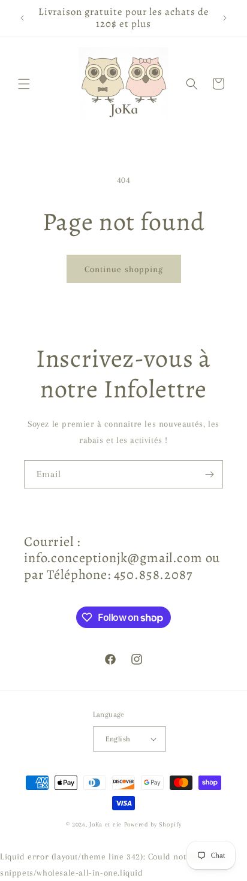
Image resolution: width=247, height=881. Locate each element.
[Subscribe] (209, 474)
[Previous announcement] (22, 18)
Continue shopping (124, 269)
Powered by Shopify (153, 824)
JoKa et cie (106, 824)
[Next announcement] (225, 18)
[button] (24, 84)
